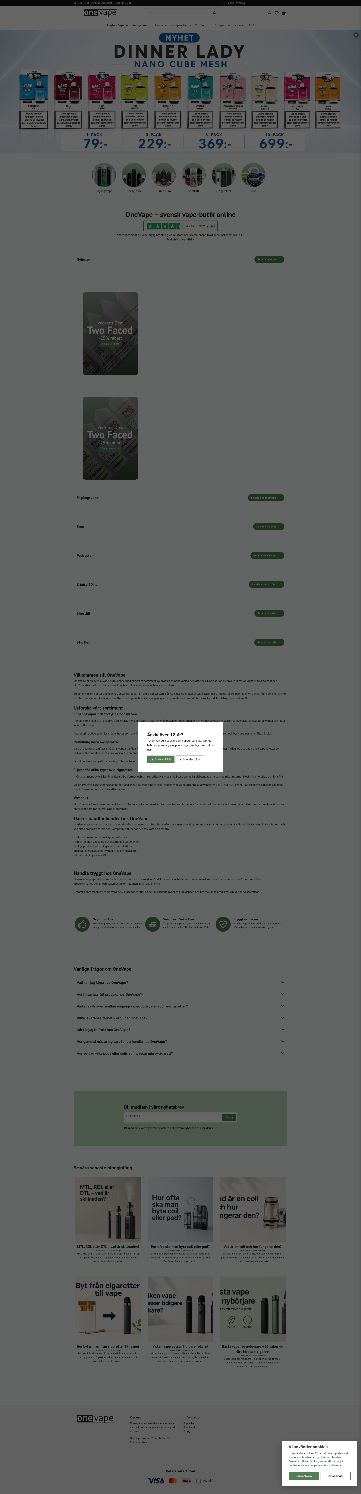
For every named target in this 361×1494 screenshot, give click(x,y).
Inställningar (336, 1475)
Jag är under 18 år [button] (189, 759)
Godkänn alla (304, 1475)
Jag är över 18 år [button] (160, 759)
